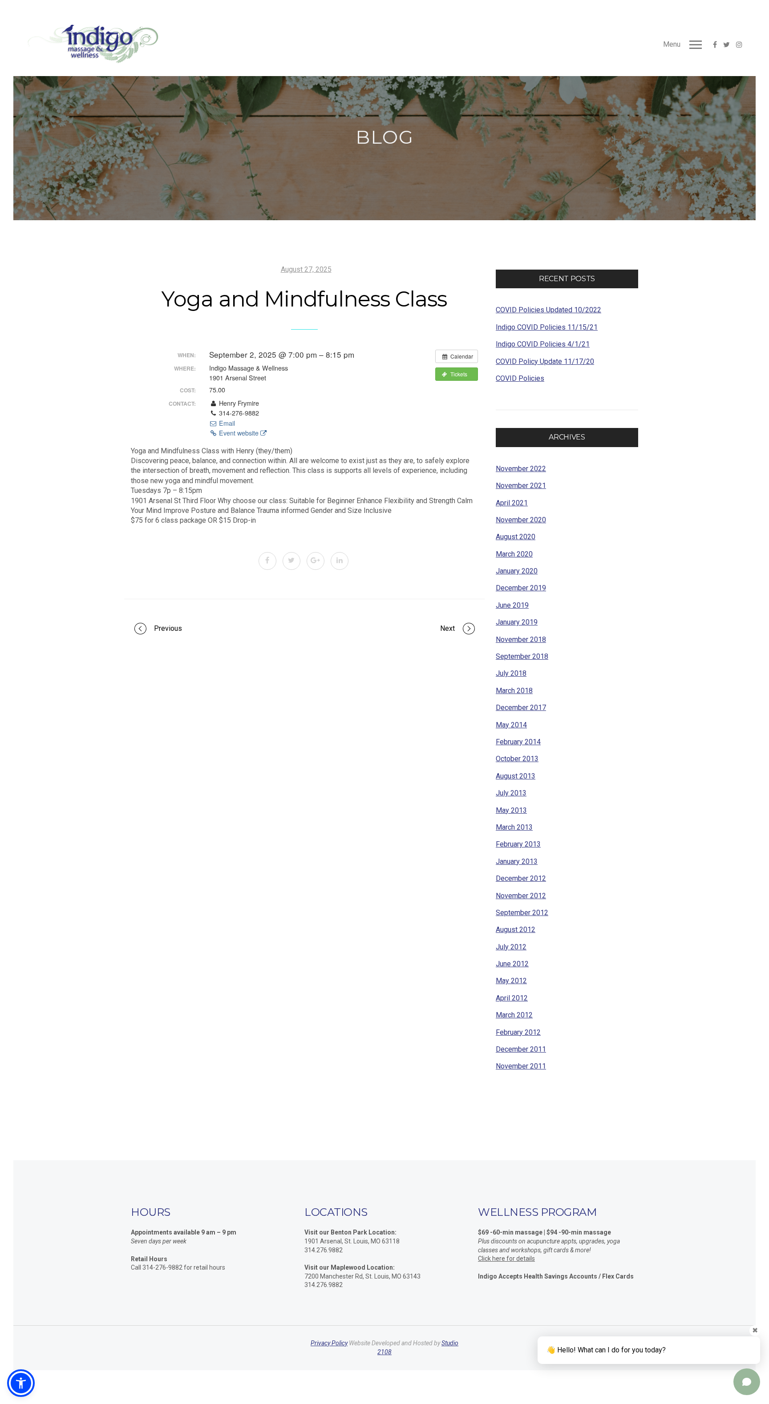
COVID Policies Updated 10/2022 (548, 310)
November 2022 (521, 468)
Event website (238, 432)
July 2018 (511, 673)
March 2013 (514, 827)
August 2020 (515, 537)
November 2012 (521, 896)
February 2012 (518, 1032)
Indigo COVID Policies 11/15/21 (547, 327)
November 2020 (521, 520)
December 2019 (521, 588)
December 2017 (521, 707)
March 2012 (514, 1015)
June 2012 (512, 964)
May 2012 (511, 980)
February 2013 (518, 844)
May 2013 (511, 810)
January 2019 (517, 622)
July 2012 (511, 947)
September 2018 (522, 656)
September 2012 (522, 912)
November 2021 (521, 485)
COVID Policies (520, 378)
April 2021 (512, 503)
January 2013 (517, 861)
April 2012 (512, 998)
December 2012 (521, 878)
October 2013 (517, 758)
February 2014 (518, 742)
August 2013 (515, 776)
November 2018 (521, 639)
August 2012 (515, 929)
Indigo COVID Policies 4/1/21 (543, 344)
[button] (21, 1383)
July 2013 (511, 793)
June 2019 (512, 605)
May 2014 (511, 725)
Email (226, 423)
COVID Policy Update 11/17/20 (545, 361)
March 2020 (514, 554)
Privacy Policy (329, 1343)
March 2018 (514, 690)
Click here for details (506, 1258)
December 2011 (521, 1049)
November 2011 (521, 1066)
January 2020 (517, 571)
